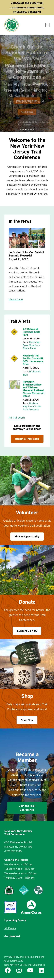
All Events (10, 928)
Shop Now (27, 720)
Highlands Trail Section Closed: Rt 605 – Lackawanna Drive (33, 360)
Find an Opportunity (27, 536)
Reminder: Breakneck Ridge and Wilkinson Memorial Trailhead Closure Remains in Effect (33, 388)
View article (16, 299)
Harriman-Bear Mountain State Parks (32, 345)
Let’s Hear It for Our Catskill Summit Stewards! (26, 254)
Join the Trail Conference (27, 807)
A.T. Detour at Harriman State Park (31, 332)
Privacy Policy (11, 957)
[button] (20, 129)
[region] (27, 83)
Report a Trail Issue (27, 438)
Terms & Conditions (34, 957)
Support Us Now (27, 630)
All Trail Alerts (17, 417)
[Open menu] (47, 25)
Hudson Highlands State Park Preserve (32, 406)
